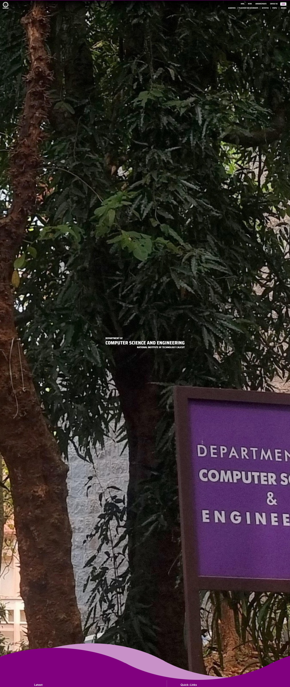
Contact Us (274, 3)
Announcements (260, 3)
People (274, 8)
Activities (265, 8)
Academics (231, 8)
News (250, 3)
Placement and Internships (248, 8)
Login (283, 4)
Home (242, 3)
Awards (283, 8)
